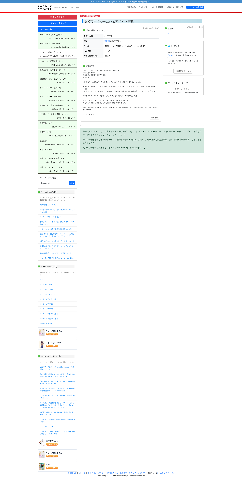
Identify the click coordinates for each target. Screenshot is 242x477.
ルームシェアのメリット (48, 299)
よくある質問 (121, 473)
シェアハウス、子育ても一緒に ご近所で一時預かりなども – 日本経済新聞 (57, 433)
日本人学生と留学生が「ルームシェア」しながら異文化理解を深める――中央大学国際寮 (57, 390)
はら (168, 33)
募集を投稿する (57, 17)
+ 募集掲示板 (131, 7)
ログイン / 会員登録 (195, 7)
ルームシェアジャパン (165, 473)
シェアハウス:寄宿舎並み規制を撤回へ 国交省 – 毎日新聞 (57, 421)
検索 (72, 183)
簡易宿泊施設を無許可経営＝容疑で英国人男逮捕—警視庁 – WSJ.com (57, 413)
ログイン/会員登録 (183, 89)
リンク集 (82, 473)
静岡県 (107, 41)
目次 (41, 279)
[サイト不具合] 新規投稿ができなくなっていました (57, 258)
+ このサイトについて (174, 7)
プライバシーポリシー (96, 473)
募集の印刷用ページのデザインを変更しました (56, 253)
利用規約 (110, 473)
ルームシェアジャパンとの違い (50, 217)
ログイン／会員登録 (57, 23)
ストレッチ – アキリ (47, 427)
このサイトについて (137, 473)
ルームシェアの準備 (46, 309)
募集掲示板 (72, 473)
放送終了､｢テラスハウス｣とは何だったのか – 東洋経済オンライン (57, 368)
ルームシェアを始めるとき (49, 319)
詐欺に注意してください (48, 205)
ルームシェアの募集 (46, 304)
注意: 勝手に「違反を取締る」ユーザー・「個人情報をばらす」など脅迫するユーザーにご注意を (57, 235)
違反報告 (154, 117)
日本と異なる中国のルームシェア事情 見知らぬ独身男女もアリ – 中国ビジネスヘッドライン (57, 375)
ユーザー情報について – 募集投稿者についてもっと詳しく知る (57, 211)
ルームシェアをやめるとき (49, 314)
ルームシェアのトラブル (48, 294)
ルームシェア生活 (46, 324)
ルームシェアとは (46, 284)
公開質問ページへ (183, 71)
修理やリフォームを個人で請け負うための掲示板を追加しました (57, 223)
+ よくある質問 (157, 7)
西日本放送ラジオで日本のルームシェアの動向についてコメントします (57, 247)
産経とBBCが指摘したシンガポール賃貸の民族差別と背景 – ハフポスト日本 (57, 382)
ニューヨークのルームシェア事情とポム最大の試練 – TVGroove (57, 397)
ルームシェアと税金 (46, 289)
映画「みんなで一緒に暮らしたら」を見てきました (57, 241)
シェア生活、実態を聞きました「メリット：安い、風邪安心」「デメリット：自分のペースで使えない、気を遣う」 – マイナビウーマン (57, 405)
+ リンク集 (143, 7)
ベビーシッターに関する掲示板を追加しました (56, 229)
